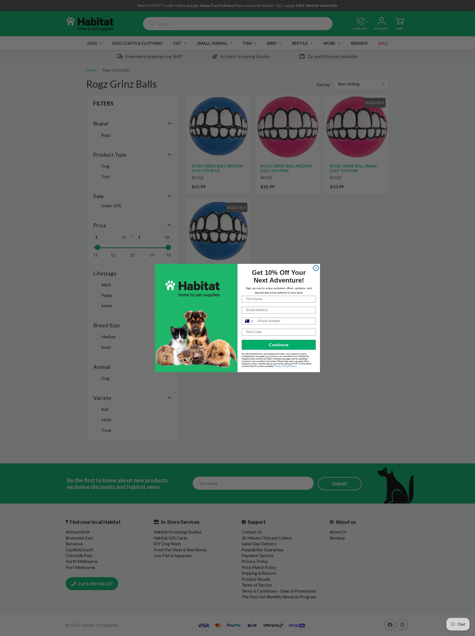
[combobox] (248, 321)
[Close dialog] (316, 268)
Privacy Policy (281, 366)
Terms (294, 366)
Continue (279, 344)
